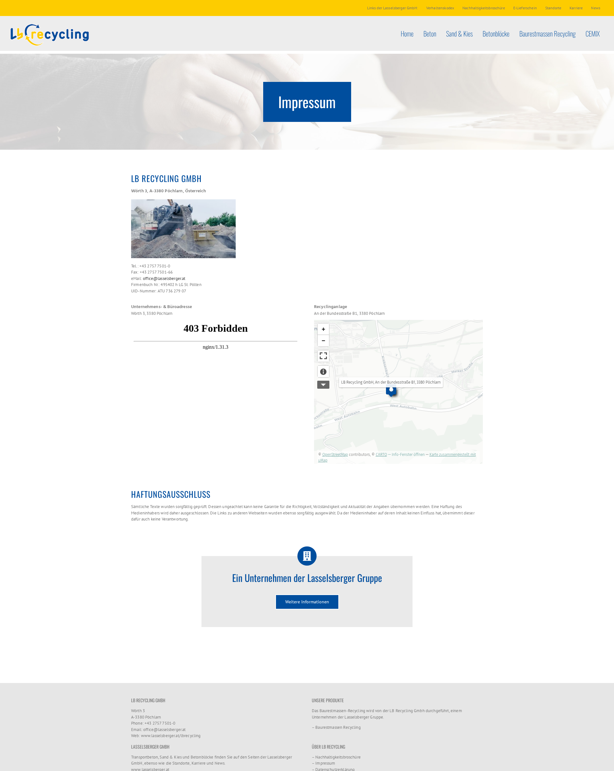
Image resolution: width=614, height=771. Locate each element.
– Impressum (323, 763)
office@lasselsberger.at (164, 278)
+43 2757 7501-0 (160, 723)
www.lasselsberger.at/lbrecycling (171, 735)
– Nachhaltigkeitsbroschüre (336, 757)
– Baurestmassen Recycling (336, 727)
